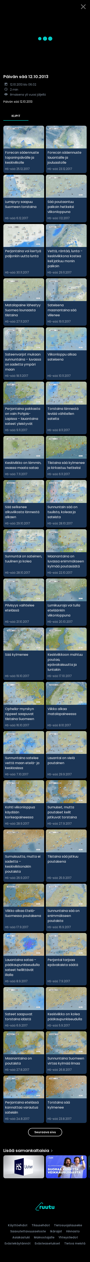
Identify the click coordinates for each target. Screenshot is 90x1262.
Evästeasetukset (47, 1243)
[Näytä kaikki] (45, 1166)
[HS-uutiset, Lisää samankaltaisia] (23, 1167)
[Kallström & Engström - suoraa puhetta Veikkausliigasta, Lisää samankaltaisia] (66, 1167)
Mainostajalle (44, 1237)
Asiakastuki (21, 1237)
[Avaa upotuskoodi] (84, 17)
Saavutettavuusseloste (28, 1231)
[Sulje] (83, 7)
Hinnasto (73, 1231)
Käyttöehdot (17, 1225)
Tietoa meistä (74, 1243)
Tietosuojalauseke (68, 1225)
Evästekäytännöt (18, 1243)
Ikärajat (56, 1231)
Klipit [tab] (16, 116)
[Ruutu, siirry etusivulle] (45, 1207)
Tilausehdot (41, 1225)
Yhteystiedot (68, 1237)
